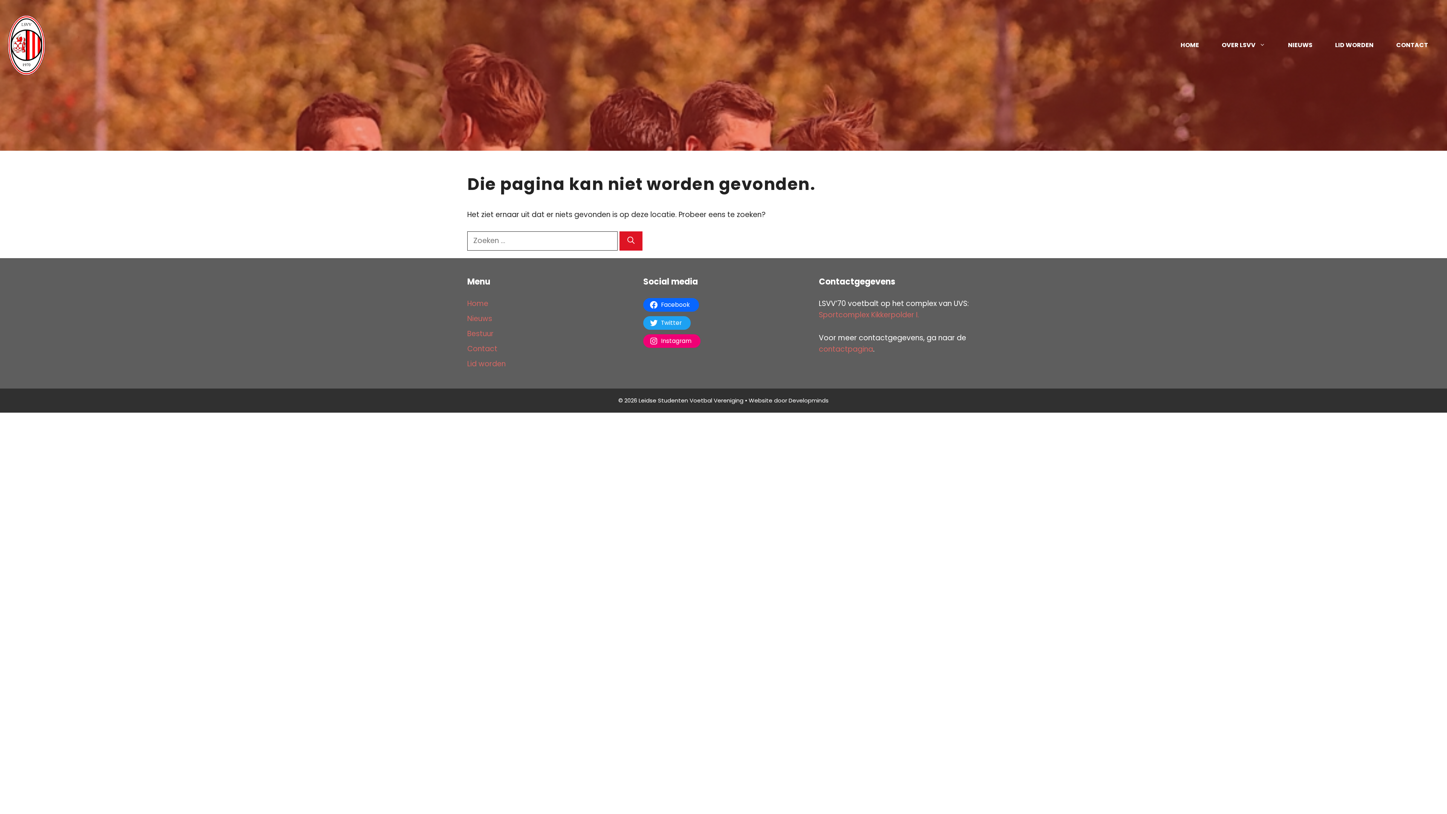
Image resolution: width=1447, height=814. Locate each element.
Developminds (809, 400)
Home (1190, 45)
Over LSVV (1239, 45)
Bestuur (480, 334)
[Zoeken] (630, 241)
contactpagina (846, 349)
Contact (1412, 45)
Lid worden (1354, 45)
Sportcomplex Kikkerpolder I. (869, 315)
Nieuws (1300, 45)
